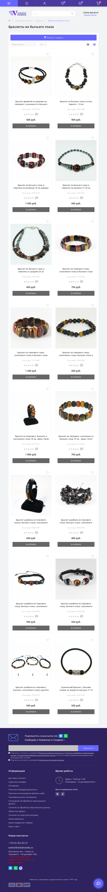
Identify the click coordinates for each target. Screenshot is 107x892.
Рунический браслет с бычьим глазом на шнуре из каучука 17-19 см (76, 690)
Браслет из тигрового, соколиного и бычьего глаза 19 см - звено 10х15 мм (75, 439)
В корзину (31, 126)
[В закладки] (47, 54)
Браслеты (40, 21)
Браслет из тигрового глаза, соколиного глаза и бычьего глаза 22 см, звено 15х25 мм (31, 355)
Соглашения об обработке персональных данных (36, 755)
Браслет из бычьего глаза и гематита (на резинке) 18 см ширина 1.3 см (30, 188)
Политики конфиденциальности (51, 753)
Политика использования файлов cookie (26, 793)
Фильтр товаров (54, 37)
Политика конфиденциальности (22, 789)
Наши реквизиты (16, 819)
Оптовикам (13, 785)
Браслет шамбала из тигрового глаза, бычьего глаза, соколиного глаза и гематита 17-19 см (31, 606)
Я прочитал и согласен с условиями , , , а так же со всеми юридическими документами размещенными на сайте (52, 755)
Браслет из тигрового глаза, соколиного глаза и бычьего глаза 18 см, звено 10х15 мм (76, 272)
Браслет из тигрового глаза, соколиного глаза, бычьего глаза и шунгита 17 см (76, 355)
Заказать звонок (90, 15)
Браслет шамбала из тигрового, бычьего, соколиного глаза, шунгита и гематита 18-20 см (31, 690)
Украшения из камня (23, 21)
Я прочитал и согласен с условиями (37, 760)
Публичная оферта (16, 811)
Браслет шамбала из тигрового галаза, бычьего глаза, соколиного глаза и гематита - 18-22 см (31, 523)
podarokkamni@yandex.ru (20, 847)
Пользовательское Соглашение (22, 797)
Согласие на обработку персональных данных (29, 807)
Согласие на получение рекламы (23, 815)
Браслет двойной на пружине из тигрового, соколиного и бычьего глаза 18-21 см (31, 104)
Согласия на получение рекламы (51, 760)
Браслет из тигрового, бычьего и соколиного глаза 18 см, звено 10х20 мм (31, 439)
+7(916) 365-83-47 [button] (18, 842)
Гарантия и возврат (17, 782)
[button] (45, 3)
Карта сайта (13, 826)
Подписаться (88, 748)
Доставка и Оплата (17, 778)
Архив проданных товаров (20, 822)
